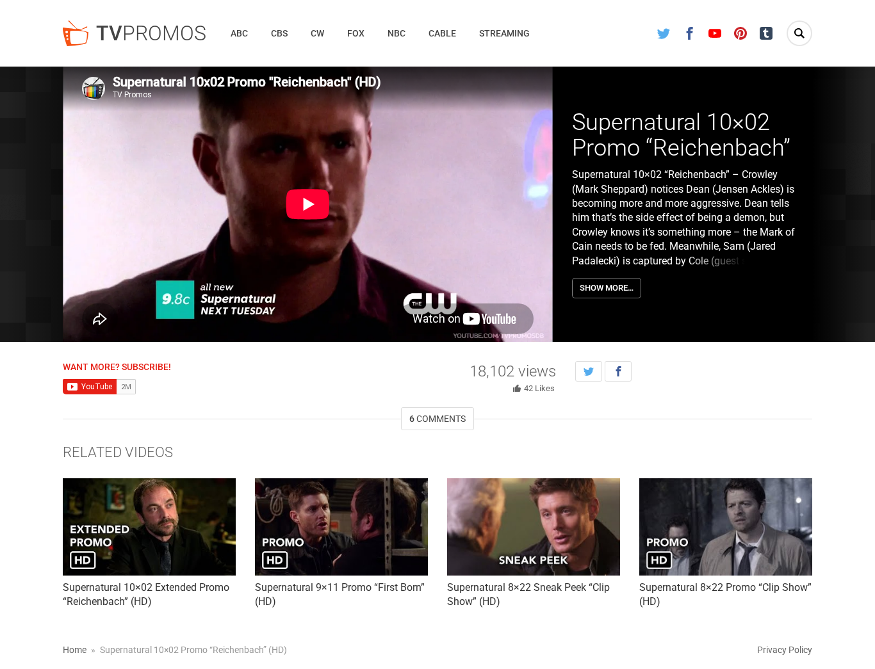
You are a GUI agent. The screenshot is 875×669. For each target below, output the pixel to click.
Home (74, 650)
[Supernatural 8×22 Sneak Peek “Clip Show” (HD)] (533, 527)
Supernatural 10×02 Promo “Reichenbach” (681, 135)
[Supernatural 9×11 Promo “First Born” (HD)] (341, 527)
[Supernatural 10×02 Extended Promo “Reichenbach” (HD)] (149, 527)
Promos (151, 33)
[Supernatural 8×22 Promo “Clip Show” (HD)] (725, 527)
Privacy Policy (784, 650)
